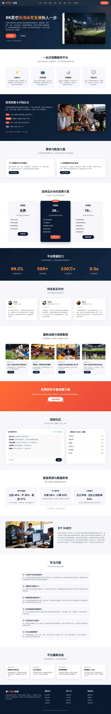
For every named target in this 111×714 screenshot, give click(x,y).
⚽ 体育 (9, 3)
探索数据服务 (65, 172)
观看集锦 (87, 372)
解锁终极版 (88, 237)
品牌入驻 (90, 700)
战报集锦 (47, 703)
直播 (45, 3)
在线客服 (90, 703)
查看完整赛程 (13, 172)
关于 (69, 3)
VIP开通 (68, 697)
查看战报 (11, 372)
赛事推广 (90, 697)
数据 (50, 3)
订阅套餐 (47, 700)
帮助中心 (68, 703)
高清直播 (47, 695)
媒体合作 (90, 695)
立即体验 (104, 3)
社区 (60, 3)
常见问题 (75, 3)
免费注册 (68, 695)
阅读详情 (62, 372)
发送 (58, 460)
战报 (65, 3)
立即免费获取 (55, 399)
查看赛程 (23, 36)
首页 (40, 3)
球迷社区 (68, 700)
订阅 (55, 3)
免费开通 (22, 234)
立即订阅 (55, 237)
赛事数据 (47, 697)
